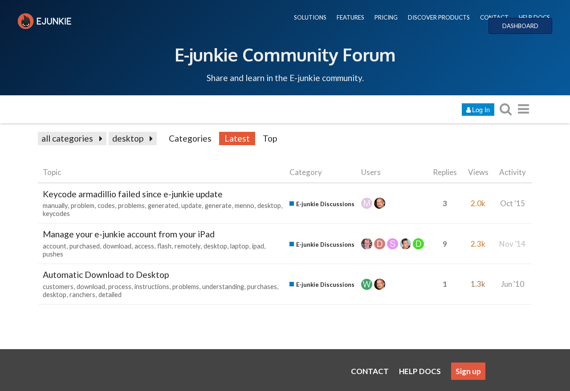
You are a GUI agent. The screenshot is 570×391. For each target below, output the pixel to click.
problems (131, 205)
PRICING (386, 17)
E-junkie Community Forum (285, 54)
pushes (53, 254)
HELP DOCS (534, 17)
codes (106, 205)
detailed (110, 294)
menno (244, 205)
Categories (190, 138)
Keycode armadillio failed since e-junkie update (133, 194)
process (119, 286)
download (117, 246)
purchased (84, 246)
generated (163, 205)
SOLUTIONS (310, 17)
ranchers (82, 294)
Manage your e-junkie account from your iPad (129, 234)
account (54, 246)
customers (58, 286)
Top (270, 138)
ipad (258, 246)
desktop (127, 138)
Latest (237, 138)
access (144, 246)
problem (82, 205)
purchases (262, 286)
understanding (223, 286)
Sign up (468, 371)
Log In (481, 109)
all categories (67, 138)
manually (55, 205)
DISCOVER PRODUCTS (439, 17)
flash (164, 246)
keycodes (56, 213)
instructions (151, 286)
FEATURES (350, 17)
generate (218, 205)
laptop (239, 246)
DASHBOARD (520, 25)
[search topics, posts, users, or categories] (505, 109)
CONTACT (494, 17)
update (191, 205)
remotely (187, 246)
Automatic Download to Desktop (106, 274)
